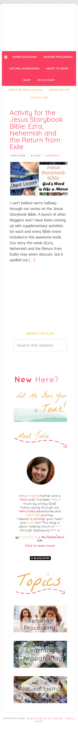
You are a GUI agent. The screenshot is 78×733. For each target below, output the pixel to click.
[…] (31, 260)
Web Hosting (35, 718)
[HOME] (6, 57)
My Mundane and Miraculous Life (39, 27)
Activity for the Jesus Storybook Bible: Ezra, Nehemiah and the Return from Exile (36, 129)
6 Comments (52, 155)
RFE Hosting (55, 718)
